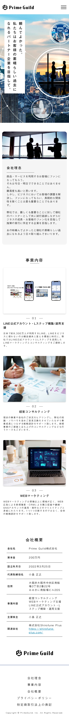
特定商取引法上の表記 (34, 705)
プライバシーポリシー (34, 698)
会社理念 (34, 678)
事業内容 (34, 685)
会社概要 (34, 691)
